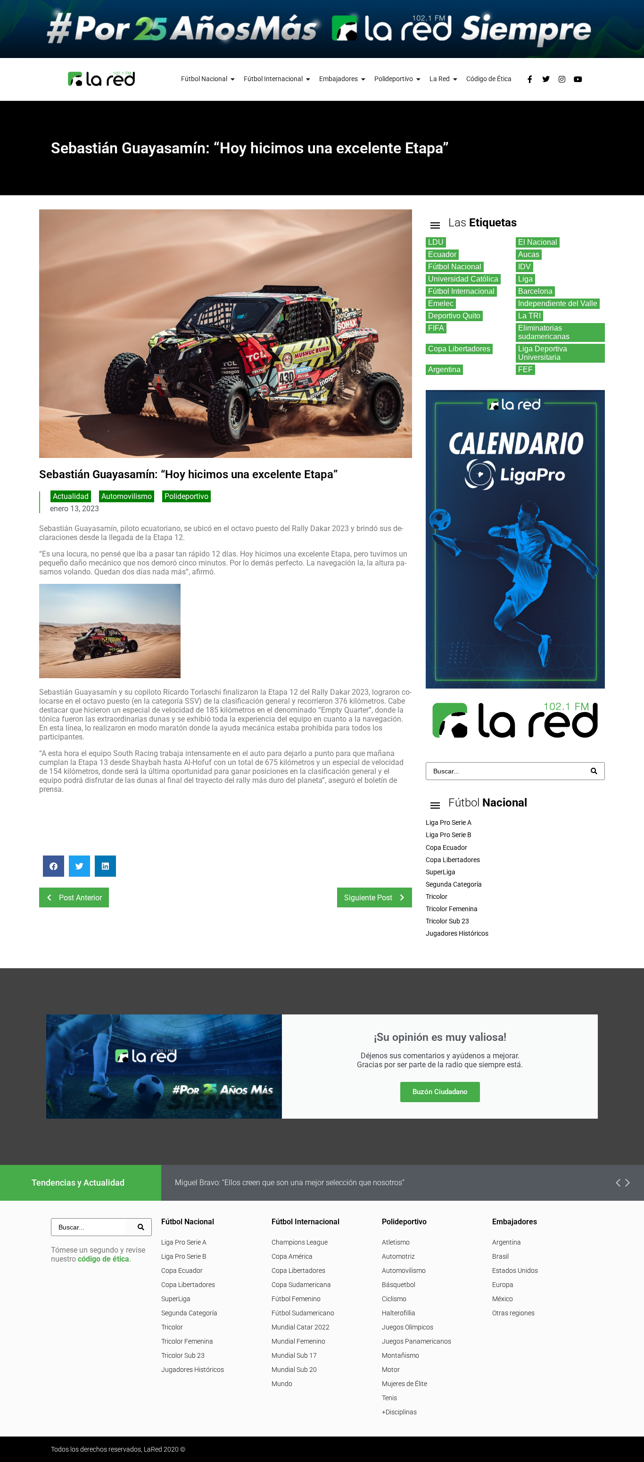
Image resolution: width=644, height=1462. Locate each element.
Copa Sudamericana (301, 1284)
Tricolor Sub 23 (183, 1355)
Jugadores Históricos (192, 1369)
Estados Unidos (515, 1270)
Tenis (389, 1398)
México (502, 1299)
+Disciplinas (399, 1412)
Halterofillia (398, 1313)
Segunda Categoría (189, 1313)
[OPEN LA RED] (455, 79)
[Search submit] (594, 771)
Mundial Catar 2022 (301, 1327)
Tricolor (172, 1327)
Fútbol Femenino (296, 1299)
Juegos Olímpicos (407, 1327)
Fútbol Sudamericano (303, 1313)
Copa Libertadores (188, 1284)
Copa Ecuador (182, 1270)
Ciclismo (394, 1299)
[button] (53, 866)
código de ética (103, 1258)
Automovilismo (126, 496)
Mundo (282, 1383)
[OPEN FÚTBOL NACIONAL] (233, 79)
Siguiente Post (368, 897)
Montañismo (400, 1355)
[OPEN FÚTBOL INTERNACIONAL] (308, 79)
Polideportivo (186, 496)
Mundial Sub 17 (294, 1355)
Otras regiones (513, 1313)
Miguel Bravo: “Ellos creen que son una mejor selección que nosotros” (290, 1182)
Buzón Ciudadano (440, 1092)
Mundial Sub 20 (294, 1369)
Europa (502, 1284)
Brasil (500, 1256)
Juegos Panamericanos (416, 1341)
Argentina (506, 1242)
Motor (391, 1369)
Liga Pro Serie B (183, 1256)
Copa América (292, 1256)
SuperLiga (175, 1299)
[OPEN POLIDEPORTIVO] (418, 79)
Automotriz (398, 1256)
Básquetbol (398, 1284)
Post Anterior (80, 897)
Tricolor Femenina (187, 1341)
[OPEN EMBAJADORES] (363, 79)
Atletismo (396, 1242)
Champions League (300, 1242)
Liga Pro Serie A (183, 1242)
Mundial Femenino (298, 1341)
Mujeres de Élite (404, 1383)
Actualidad (71, 496)
